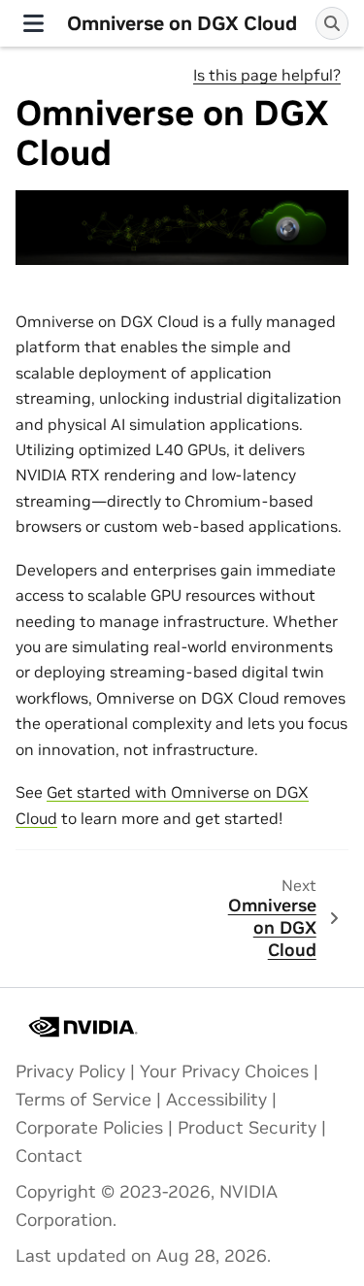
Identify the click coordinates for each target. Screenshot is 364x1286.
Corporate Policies (89, 1127)
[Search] (331, 23)
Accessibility (216, 1099)
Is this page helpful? (267, 74)
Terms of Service (83, 1099)
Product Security (247, 1127)
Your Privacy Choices (224, 1071)
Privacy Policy (70, 1071)
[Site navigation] (33, 23)
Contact (49, 1156)
